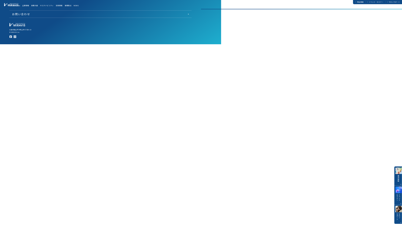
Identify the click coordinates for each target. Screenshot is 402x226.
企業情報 (343, 7)
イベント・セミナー (376, 2)
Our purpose (332, 7)
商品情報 (360, 2)
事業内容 (353, 7)
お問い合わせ (21, 14)
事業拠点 (389, 7)
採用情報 (379, 7)
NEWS (398, 7)
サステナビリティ (366, 7)
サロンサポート (394, 2)
